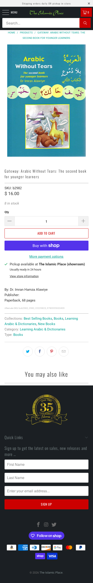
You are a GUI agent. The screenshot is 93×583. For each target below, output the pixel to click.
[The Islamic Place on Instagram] (46, 525)
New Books (46, 324)
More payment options (46, 257)
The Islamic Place (51, 572)
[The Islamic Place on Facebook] (38, 525)
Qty (7, 212)
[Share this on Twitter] (28, 351)
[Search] (85, 23)
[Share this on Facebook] (40, 351)
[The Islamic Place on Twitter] (54, 525)
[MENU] (3, 12)
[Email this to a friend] (64, 351)
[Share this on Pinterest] (52, 351)
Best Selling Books (38, 319)
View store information (24, 276)
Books (58, 319)
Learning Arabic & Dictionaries (42, 329)
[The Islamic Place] (46, 13)
